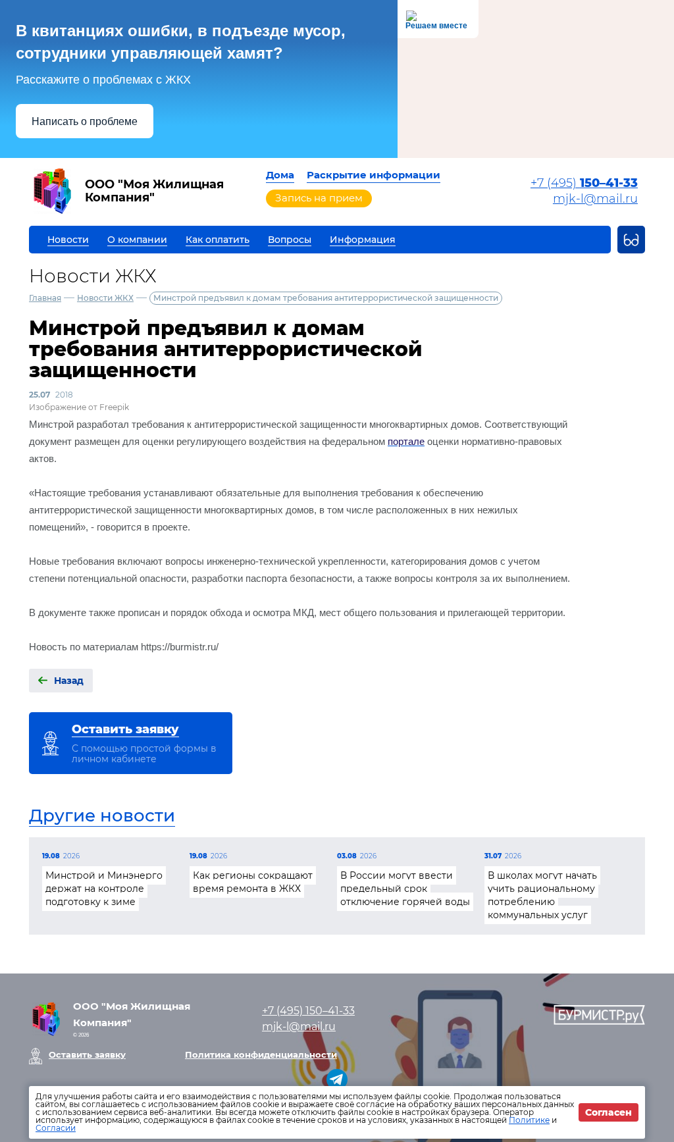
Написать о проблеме (85, 121)
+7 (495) (584, 183)
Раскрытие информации (373, 175)
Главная (45, 298)
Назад (69, 681)
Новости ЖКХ (105, 298)
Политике (529, 1120)
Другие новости (102, 815)
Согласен (608, 1112)
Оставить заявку (87, 1054)
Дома (280, 175)
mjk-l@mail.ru (595, 199)
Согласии (56, 1128)
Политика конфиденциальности (261, 1054)
